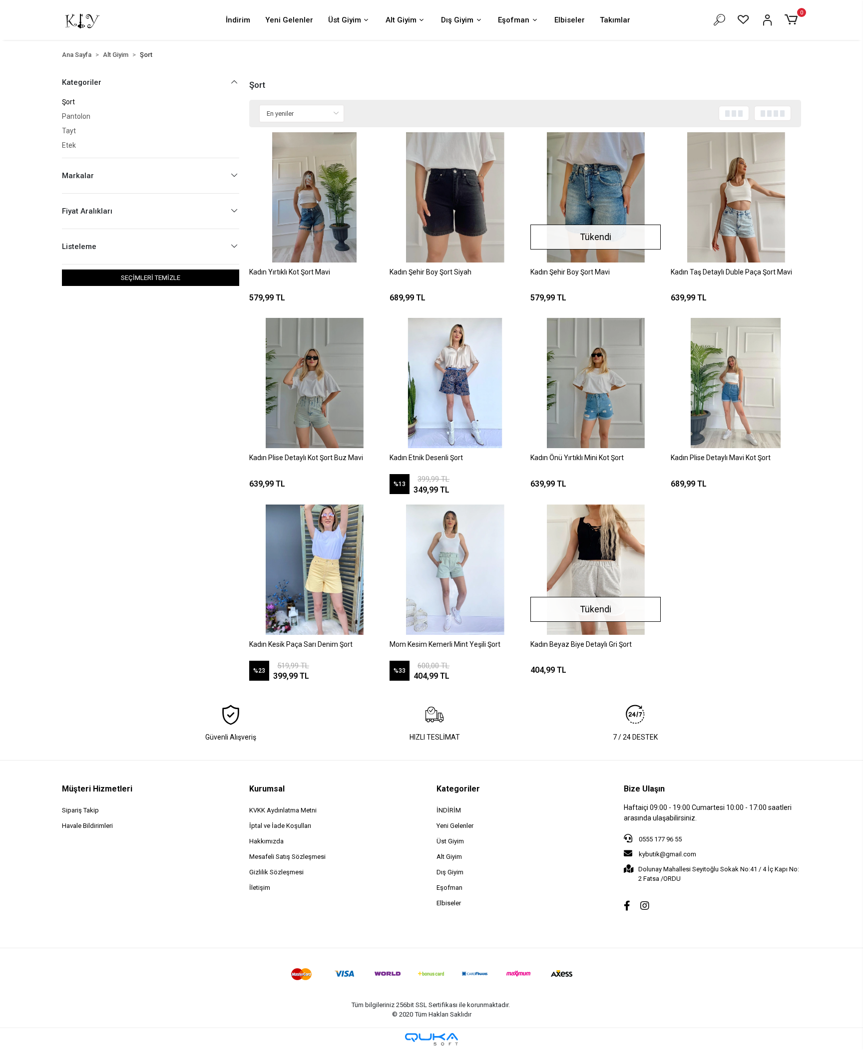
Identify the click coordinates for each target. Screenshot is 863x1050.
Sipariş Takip (80, 810)
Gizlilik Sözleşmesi (276, 872)
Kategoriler (458, 788)
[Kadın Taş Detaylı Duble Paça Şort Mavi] (736, 197)
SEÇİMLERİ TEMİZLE (150, 277)
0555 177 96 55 (659, 839)
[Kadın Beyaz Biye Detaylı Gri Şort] (595, 570)
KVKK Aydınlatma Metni (283, 810)
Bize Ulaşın (644, 788)
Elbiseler (569, 19)
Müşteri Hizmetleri (97, 788)
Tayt (69, 131)
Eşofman (513, 19)
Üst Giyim (344, 19)
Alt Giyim (401, 19)
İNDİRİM (448, 810)
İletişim (259, 887)
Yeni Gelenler (289, 19)
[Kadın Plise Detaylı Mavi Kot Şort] (736, 383)
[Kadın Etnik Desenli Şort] (455, 383)
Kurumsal (267, 788)
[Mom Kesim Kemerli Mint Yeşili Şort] (455, 570)
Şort (68, 102)
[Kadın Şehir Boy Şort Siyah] (455, 197)
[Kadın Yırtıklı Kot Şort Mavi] (314, 197)
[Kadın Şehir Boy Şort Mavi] (595, 197)
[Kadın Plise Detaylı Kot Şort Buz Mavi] (314, 383)
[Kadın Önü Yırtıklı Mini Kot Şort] (595, 383)
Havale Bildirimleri (87, 825)
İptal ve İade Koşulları (280, 825)
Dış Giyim (457, 19)
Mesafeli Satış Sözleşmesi (287, 856)
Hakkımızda (266, 841)
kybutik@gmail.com (667, 854)
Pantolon (76, 116)
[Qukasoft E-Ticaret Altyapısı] (431, 1039)
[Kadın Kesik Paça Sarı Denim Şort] (314, 570)
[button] (793, 20)
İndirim (238, 19)
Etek (69, 145)
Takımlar (615, 19)
